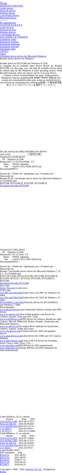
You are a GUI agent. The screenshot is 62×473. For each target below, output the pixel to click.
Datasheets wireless (9, 42)
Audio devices (7, 27)
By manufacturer (8, 22)
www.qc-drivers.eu (9, 326)
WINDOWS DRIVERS (11, 6)
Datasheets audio (8, 39)
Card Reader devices (10, 34)
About (3, 54)
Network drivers (7, 10)
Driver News (6, 288)
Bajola (3, 471)
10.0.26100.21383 (8, 421)
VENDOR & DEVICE (11, 25)
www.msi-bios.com (9, 345)
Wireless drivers (7, 13)
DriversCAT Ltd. (33, 469)
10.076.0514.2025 (8, 438)
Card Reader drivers (9, 15)
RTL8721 (4, 455)
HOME (3, 3)
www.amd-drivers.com (11, 336)
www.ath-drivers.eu (9, 309)
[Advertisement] (31, 117)
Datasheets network (9, 46)
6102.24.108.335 (8, 424)
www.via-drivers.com (10, 331)
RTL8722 (4, 457)
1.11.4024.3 (5, 428)
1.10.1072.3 (5, 431)
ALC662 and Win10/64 (11, 297)
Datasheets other (8, 49)
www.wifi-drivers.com (11, 319)
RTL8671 (4, 464)
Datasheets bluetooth (10, 44)
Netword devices (8, 30)
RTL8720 (4, 462)
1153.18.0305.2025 (9, 426)
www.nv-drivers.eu (9, 314)
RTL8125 (4, 459)
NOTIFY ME (35, 154)
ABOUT (4, 51)
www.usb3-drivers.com (11, 340)
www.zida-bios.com (9, 348)
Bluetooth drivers (8, 18)
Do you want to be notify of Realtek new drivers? (23, 151)
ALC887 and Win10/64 (11, 292)
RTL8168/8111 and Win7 (12, 302)
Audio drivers (6, 8)
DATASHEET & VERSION (14, 37)
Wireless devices (8, 32)
